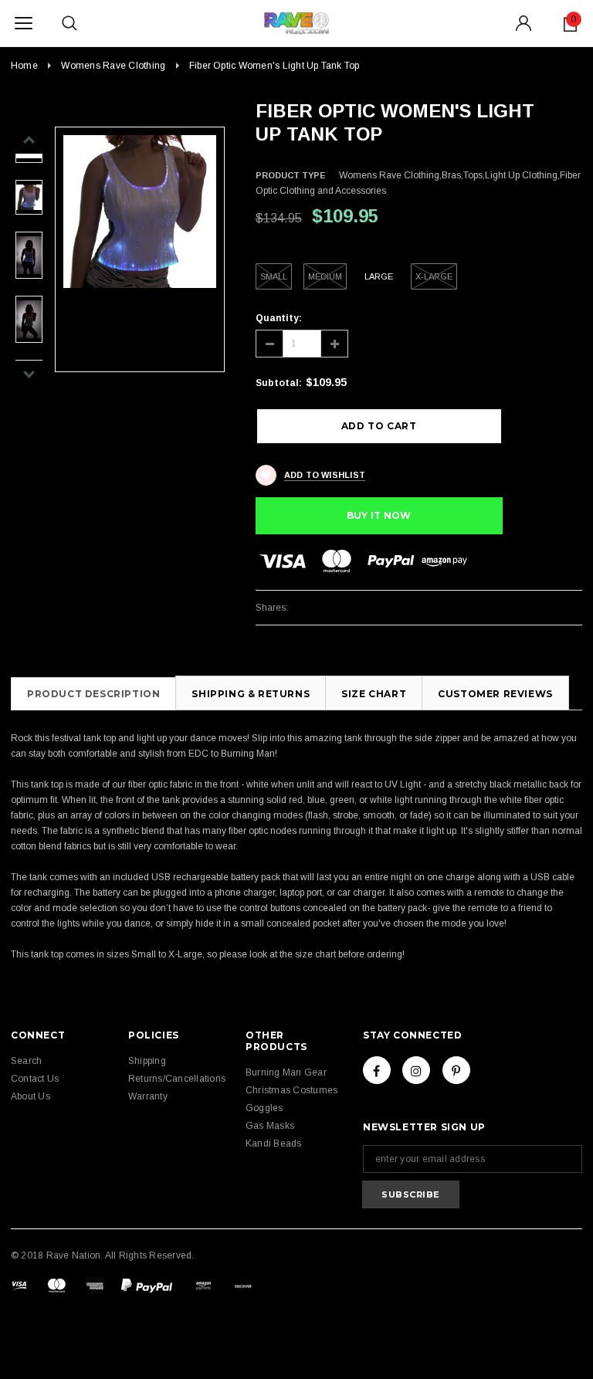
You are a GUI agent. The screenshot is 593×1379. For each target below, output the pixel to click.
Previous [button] (28, 140)
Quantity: (279, 318)
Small (273, 276)
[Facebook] (377, 1070)
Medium (325, 276)
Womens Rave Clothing (113, 65)
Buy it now (379, 515)
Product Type (291, 175)
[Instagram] (416, 1070)
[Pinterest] (456, 1070)
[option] (139, 211)
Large (378, 276)
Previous (564, 112)
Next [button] (28, 374)
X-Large (433, 276)
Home (24, 65)
